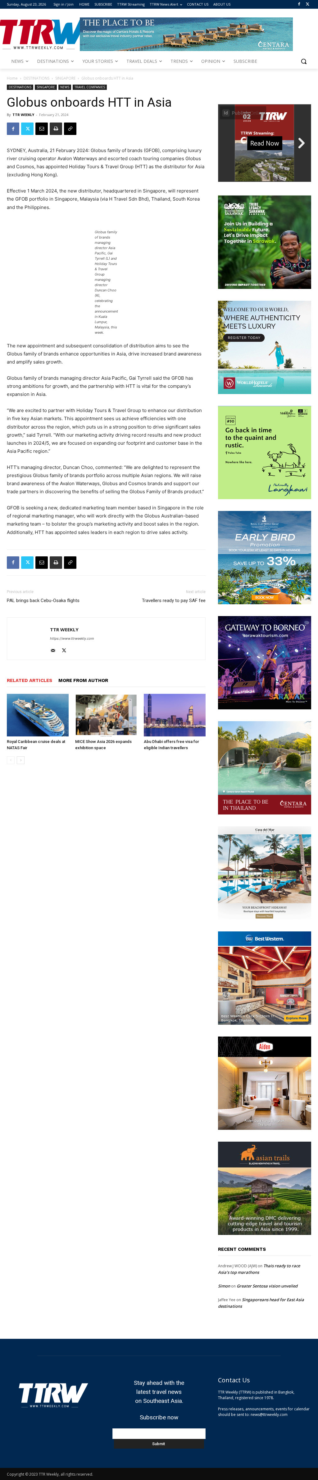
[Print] (56, 129)
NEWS (64, 87)
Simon (224, 1286)
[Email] (41, 129)
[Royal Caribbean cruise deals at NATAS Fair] (38, 715)
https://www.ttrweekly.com (72, 638)
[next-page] (21, 760)
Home (12, 78)
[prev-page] (11, 760)
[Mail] (55, 651)
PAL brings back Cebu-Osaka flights (43, 600)
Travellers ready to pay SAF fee (174, 600)
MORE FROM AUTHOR (83, 680)
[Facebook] (298, 4)
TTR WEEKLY (23, 114)
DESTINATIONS (36, 78)
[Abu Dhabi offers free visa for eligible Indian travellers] (175, 715)
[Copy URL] (70, 129)
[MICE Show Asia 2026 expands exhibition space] (106, 715)
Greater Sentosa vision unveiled (267, 1286)
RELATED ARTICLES (29, 680)
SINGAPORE (65, 78)
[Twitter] (307, 4)
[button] (303, 61)
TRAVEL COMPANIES (90, 87)
